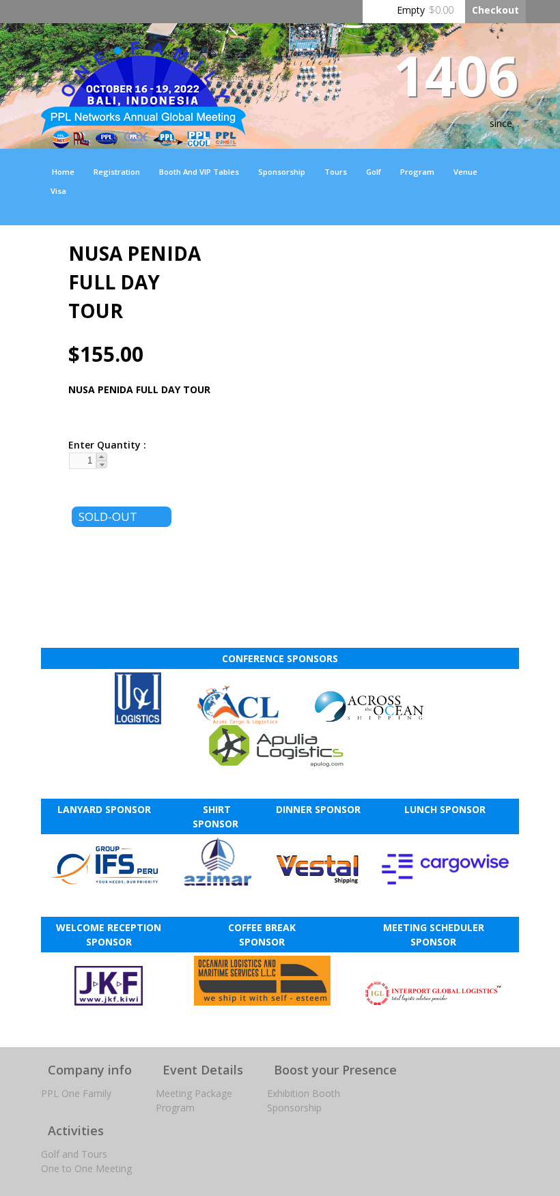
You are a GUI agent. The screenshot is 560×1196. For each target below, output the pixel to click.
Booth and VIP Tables (199, 172)
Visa (58, 191)
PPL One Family (76, 1093)
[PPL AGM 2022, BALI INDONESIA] (143, 140)
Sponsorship (281, 172)
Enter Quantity (102, 444)
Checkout (495, 9)
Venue (465, 172)
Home (63, 172)
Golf (373, 172)
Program (417, 172)
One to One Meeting (86, 1168)
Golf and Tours (74, 1154)
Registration (117, 172)
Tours (335, 172)
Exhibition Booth (303, 1093)
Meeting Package (194, 1093)
